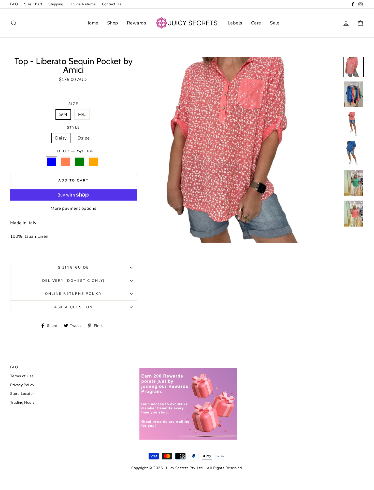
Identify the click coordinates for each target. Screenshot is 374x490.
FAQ (14, 4)
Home (91, 23)
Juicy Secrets (177, 467)
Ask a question (73, 307)
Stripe (84, 138)
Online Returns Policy (73, 293)
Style (73, 127)
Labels (235, 23)
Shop (112, 23)
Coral (65, 162)
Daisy (61, 138)
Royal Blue (51, 162)
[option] (247, 150)
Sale (275, 23)
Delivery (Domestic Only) (73, 280)
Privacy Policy (22, 384)
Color (73, 151)
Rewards (136, 23)
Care (256, 23)
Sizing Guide (73, 267)
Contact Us (111, 4)
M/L (82, 114)
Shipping (55, 4)
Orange (93, 162)
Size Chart (33, 4)
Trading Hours (22, 402)
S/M (63, 114)
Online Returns (82, 4)
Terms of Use (22, 376)
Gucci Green (79, 162)
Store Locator (22, 393)
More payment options (73, 208)
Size (73, 103)
